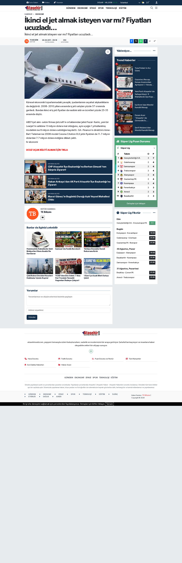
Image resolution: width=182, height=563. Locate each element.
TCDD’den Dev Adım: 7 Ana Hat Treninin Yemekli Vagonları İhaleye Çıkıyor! (67, 278)
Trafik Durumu (66, 359)
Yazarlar (59, 2)
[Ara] (151, 8)
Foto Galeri (33, 2)
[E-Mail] (43, 218)
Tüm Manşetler (135, 359)
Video (47, 2)
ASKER (58, 397)
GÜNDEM (70, 8)
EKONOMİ (83, 8)
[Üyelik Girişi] (155, 2)
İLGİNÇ (115, 394)
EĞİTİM (122, 8)
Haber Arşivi (66, 365)
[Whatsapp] (91, 351)
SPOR (101, 8)
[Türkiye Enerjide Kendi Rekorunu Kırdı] (97, 239)
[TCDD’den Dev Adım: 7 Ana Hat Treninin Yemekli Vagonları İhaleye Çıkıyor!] (68, 266)
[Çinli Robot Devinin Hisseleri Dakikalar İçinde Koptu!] (40, 266)
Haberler (28, 14)
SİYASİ (93, 8)
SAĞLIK (46, 397)
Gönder (32, 317)
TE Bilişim (46, 212)
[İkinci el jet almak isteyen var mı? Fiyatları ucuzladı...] (69, 73)
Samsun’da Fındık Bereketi (67, 249)
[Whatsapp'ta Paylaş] (141, 41)
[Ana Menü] (156, 8)
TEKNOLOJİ (111, 8)
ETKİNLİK (32, 397)
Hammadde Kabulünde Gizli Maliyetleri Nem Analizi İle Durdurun (40, 251)
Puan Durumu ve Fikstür (104, 359)
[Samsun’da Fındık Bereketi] (68, 239)
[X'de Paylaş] (136, 41)
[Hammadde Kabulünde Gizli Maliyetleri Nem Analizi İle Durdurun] (40, 239)
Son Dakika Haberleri (35, 365)
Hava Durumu (33, 359)
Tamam (109, 404)
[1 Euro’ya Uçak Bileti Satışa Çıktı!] (97, 266)
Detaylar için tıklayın (136, 204)
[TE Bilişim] (33, 214)
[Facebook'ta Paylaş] (131, 41)
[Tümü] (154, 51)
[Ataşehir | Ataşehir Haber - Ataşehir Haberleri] (34, 8)
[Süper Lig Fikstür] (154, 213)
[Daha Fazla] (145, 41)
